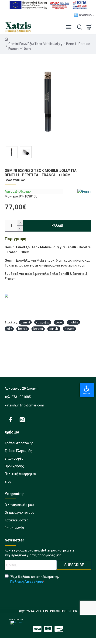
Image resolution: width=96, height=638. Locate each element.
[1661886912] (10, 419)
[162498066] (59, 629)
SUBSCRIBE (74, 565)
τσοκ (58, 322)
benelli (22, 328)
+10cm (69, 328)
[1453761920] (37, 629)
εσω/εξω (42, 322)
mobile (73, 322)
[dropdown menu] (78, 27)
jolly (9, 328)
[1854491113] (48, 629)
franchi (53, 328)
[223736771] (22, 419)
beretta (38, 328)
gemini (25, 322)
